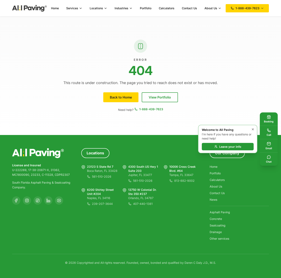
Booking (269, 121)
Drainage (216, 232)
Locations (96, 8)
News (213, 199)
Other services (219, 238)
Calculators (166, 8)
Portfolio (145, 8)
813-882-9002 (184, 180)
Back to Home (121, 97)
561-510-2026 (101, 176)
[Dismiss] (252, 129)
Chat (269, 161)
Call (269, 134)
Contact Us (189, 8)
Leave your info (230, 146)
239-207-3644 (102, 203)
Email (269, 148)
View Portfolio (160, 97)
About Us (210, 8)
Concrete (216, 219)
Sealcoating (217, 225)
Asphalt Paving (220, 212)
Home (55, 8)
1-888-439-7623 (151, 109)
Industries (121, 8)
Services (72, 8)
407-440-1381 (143, 203)
